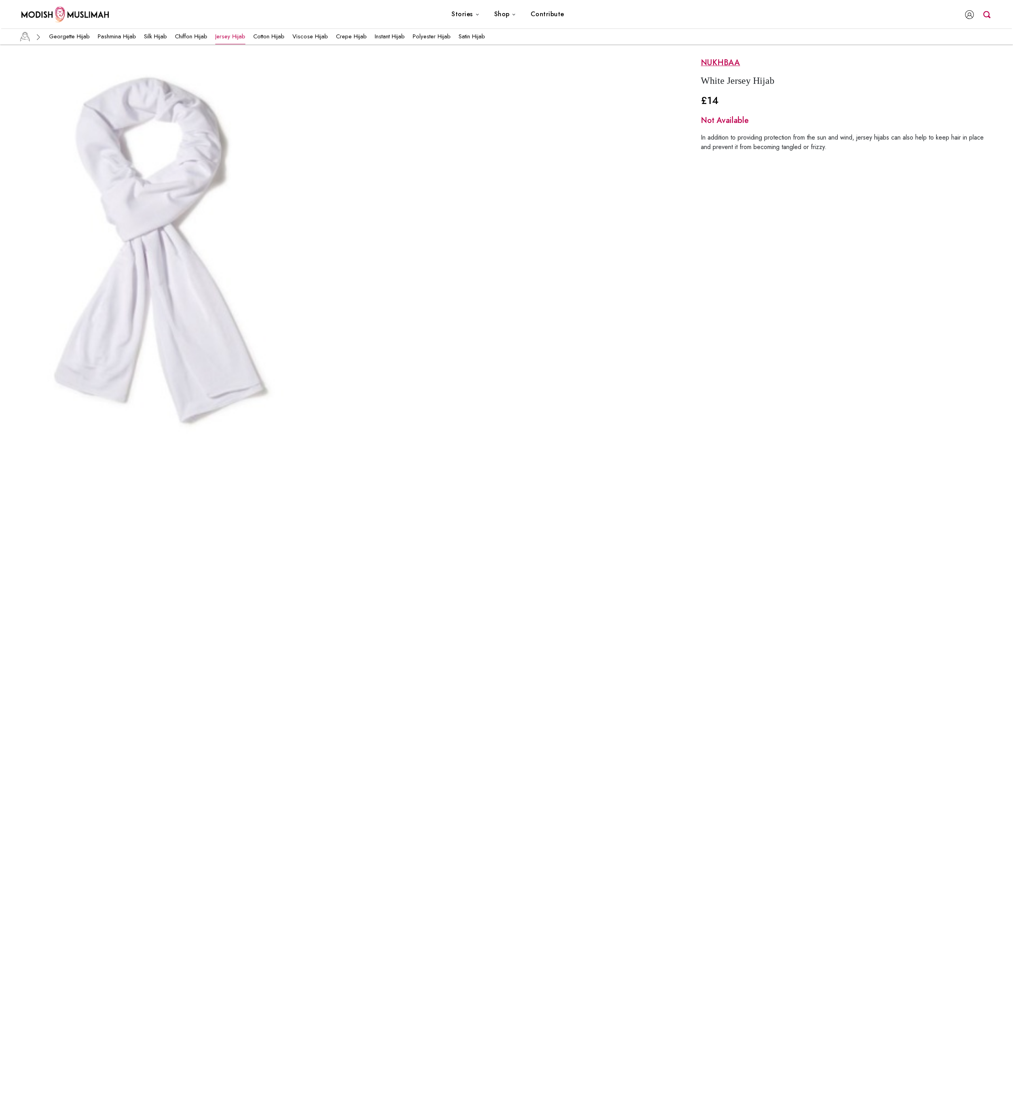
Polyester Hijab (432, 36)
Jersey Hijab (230, 36)
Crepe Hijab (351, 36)
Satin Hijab (472, 36)
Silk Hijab (155, 36)
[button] (465, 14)
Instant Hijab (390, 36)
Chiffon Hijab (191, 36)
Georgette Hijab (69, 36)
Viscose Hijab (310, 36)
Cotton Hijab (269, 36)
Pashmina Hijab (117, 36)
